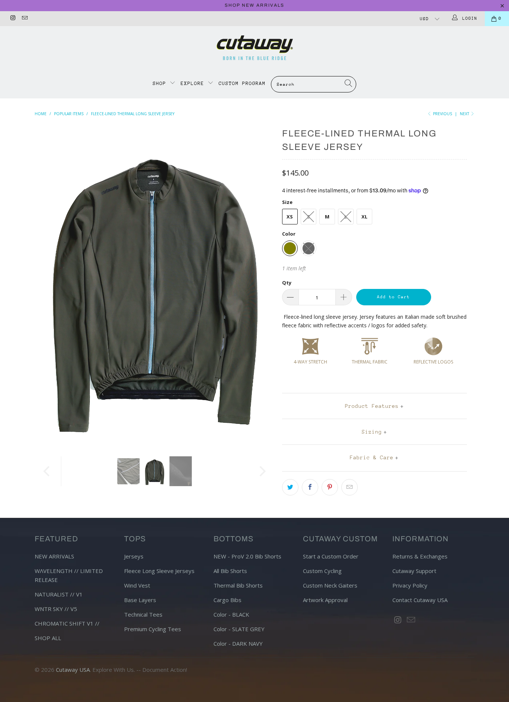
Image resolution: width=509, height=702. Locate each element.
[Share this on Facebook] (310, 487)
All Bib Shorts (230, 570)
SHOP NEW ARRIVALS (254, 5)
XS (290, 216)
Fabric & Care (371, 457)
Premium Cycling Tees (152, 629)
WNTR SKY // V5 (56, 609)
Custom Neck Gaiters (330, 585)
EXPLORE (192, 83)
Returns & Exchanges (420, 556)
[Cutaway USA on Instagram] (12, 18)
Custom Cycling (322, 570)
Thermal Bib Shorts (238, 585)
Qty (286, 282)
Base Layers (140, 600)
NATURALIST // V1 (59, 594)
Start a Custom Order (330, 556)
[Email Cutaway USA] (24, 18)
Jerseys (133, 556)
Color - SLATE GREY (239, 629)
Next (465, 113)
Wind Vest (137, 585)
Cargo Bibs (227, 600)
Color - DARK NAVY (238, 643)
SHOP (161, 83)
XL (364, 216)
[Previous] (47, 285)
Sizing (372, 432)
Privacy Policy (409, 585)
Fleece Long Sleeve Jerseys (159, 570)
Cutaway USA (73, 669)
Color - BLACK (231, 614)
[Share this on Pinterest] (330, 487)
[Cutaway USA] (254, 47)
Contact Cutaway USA (420, 600)
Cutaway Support (414, 570)
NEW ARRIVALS (54, 556)
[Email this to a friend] (349, 487)
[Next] (262, 285)
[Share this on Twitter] (290, 487)
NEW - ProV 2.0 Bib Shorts (247, 556)
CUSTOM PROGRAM (242, 83)
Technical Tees (143, 614)
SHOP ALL (48, 638)
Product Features (372, 406)
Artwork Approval (325, 600)
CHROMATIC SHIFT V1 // (67, 623)
